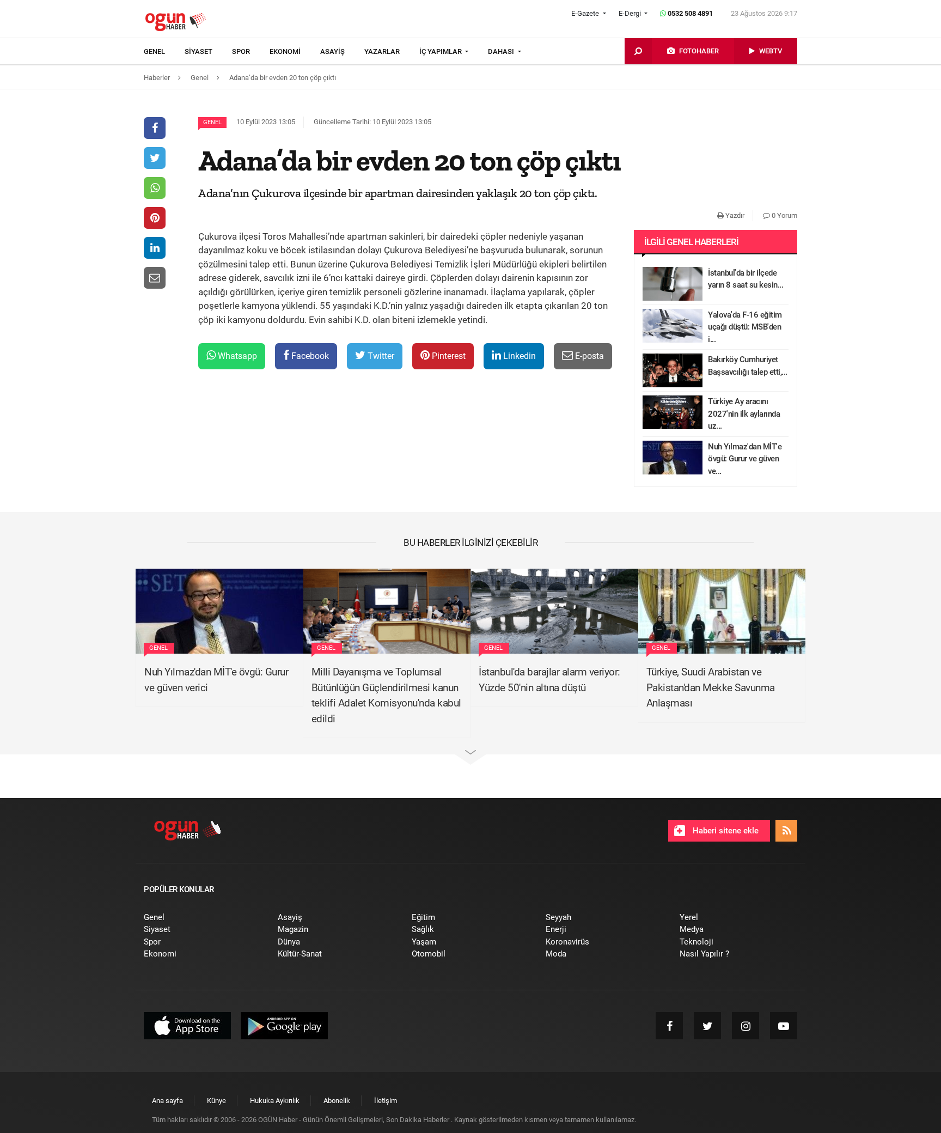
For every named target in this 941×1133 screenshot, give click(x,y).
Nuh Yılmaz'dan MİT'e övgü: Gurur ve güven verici (216, 680)
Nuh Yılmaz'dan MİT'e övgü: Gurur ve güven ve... (744, 459)
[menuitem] (164, 51)
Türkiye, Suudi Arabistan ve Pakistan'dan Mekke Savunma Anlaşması (710, 687)
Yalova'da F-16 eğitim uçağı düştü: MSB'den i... (745, 327)
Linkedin (518, 356)
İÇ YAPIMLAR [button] (441, 51)
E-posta (588, 356)
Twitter (379, 356)
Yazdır (734, 215)
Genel (212, 122)
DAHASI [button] (502, 51)
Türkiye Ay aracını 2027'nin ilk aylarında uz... (744, 414)
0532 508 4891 (689, 13)
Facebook (309, 356)
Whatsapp (236, 356)
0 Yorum (783, 215)
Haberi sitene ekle (725, 831)
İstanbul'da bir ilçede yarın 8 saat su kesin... (745, 279)
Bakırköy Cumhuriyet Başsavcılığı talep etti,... (747, 366)
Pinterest (448, 356)
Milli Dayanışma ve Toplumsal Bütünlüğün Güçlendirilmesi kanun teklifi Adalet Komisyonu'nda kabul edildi (386, 695)
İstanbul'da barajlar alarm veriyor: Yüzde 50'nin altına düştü (549, 680)
